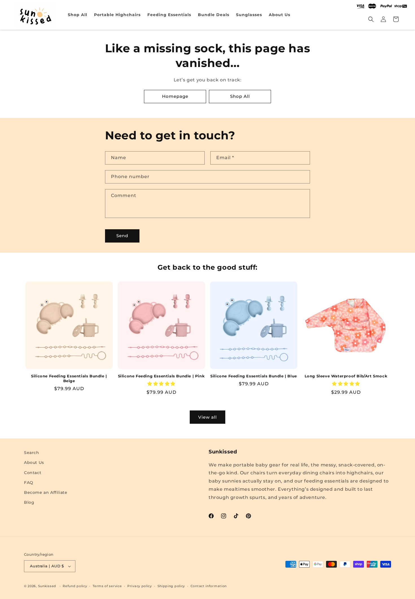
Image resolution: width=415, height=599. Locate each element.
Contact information (209, 586)
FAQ (28, 482)
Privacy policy (139, 586)
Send (122, 235)
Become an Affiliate (45, 492)
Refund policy (75, 586)
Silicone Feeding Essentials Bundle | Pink (161, 376)
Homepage (175, 96)
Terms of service (107, 586)
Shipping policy (171, 586)
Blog (29, 502)
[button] (371, 19)
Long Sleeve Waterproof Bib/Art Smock (346, 376)
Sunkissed (47, 586)
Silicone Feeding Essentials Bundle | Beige (69, 378)
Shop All (240, 96)
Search (31, 452)
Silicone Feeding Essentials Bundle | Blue (253, 376)
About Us (34, 462)
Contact (32, 472)
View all (207, 417)
